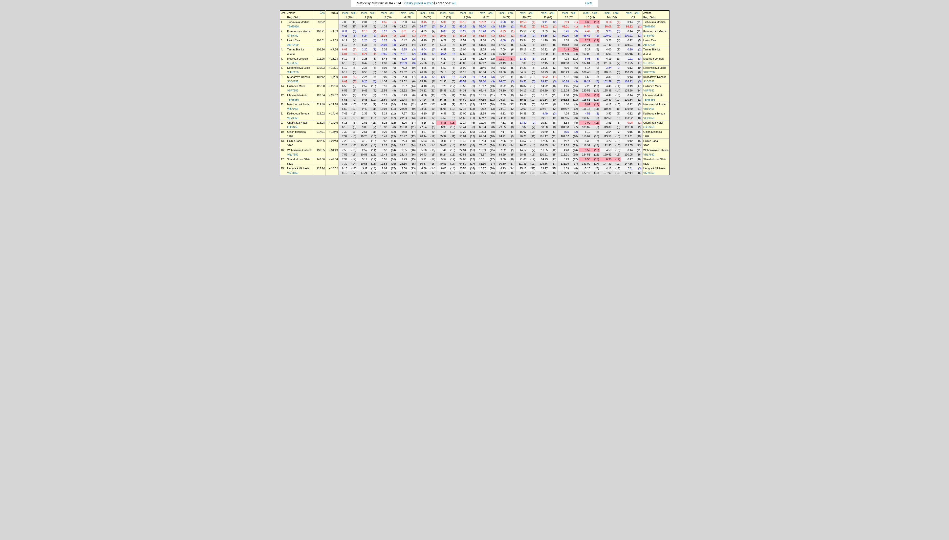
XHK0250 (293, 72)
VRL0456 (292, 108)
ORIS (588, 3)
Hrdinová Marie (296, 86)
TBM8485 (293, 99)
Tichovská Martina (298, 22)
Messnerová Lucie (298, 104)
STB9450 (292, 35)
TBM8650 (293, 26)
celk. (353, 12)
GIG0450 (292, 127)
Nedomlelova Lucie (298, 67)
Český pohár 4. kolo (418, 3)
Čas (322, 12)
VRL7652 (292, 154)
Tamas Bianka (295, 49)
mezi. (345, 12)
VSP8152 (292, 172)
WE (454, 3)
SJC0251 (292, 81)
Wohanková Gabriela (299, 150)
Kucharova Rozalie (298, 76)
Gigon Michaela (296, 131)
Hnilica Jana (294, 140)
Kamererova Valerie (299, 31)
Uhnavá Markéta (297, 95)
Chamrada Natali (297, 122)
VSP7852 (292, 90)
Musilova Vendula (297, 58)
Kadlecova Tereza (298, 113)
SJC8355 (292, 63)
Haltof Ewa (293, 40)
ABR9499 (293, 44)
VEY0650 (292, 117)
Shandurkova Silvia (298, 159)
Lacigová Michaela (298, 168)
